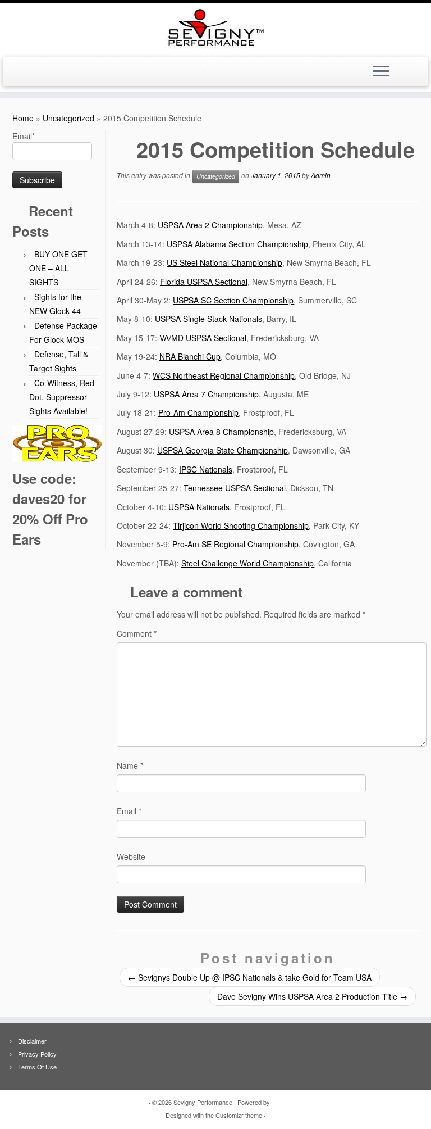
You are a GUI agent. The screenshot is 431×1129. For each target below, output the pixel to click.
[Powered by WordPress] (275, 1100)
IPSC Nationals (205, 469)
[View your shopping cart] (414, 68)
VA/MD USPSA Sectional (202, 337)
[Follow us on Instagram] (50, 72)
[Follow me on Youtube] (35, 72)
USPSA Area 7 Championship (206, 394)
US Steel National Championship (224, 262)
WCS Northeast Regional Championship (224, 375)
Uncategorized (68, 118)
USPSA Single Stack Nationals (208, 318)
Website (131, 856)
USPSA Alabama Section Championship (237, 244)
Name (130, 765)
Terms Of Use (37, 1066)
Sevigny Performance (202, 1102)
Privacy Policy (37, 1053)
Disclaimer (32, 1040)
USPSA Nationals (199, 507)
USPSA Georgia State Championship (222, 450)
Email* (23, 136)
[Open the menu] (381, 72)
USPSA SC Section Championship (233, 300)
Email (129, 811)
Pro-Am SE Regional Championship (235, 544)
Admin (321, 175)
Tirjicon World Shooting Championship (241, 525)
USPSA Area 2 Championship (210, 224)
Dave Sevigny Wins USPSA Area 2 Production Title (312, 996)
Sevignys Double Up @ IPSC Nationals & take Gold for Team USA (250, 977)
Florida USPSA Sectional (203, 281)
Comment (137, 633)
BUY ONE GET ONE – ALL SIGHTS (58, 268)
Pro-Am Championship (198, 412)
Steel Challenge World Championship (247, 563)
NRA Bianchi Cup (190, 356)
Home (23, 118)
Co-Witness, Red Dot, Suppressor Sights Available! (61, 396)
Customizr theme (239, 1114)
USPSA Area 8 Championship (221, 431)
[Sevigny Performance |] (215, 28)
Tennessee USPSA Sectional (235, 487)
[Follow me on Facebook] (20, 72)
